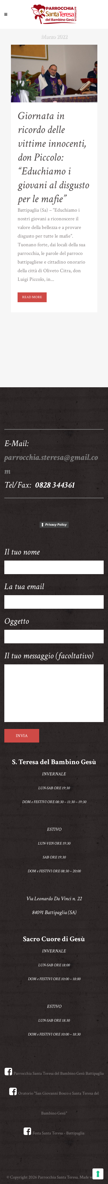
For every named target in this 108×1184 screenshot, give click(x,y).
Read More (32, 297)
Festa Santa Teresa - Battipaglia (58, 1133)
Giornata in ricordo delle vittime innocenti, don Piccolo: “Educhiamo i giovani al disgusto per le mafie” (53, 157)
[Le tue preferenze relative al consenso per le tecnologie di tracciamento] (97, 1173)
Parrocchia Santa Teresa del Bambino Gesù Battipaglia (59, 1073)
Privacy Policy (56, 525)
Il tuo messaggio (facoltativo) (48, 655)
